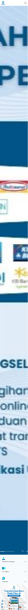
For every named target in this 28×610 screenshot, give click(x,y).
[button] (26, 551)
